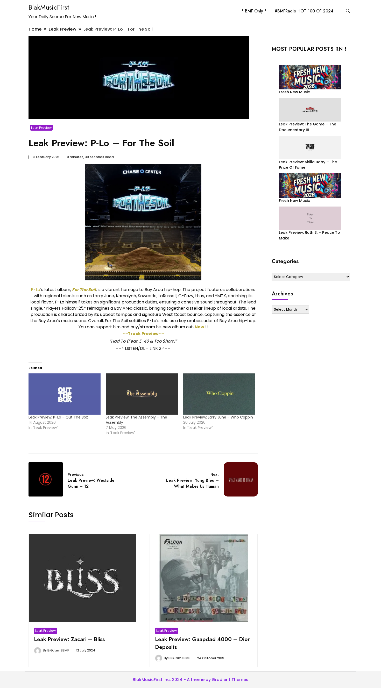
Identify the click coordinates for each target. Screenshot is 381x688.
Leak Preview (41, 127)
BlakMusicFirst (49, 7)
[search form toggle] (347, 11)
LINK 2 (155, 348)
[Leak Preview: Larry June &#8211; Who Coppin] (219, 394)
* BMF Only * (254, 11)
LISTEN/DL (135, 348)
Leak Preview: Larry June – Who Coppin (218, 417)
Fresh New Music (294, 92)
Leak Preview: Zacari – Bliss (69, 639)
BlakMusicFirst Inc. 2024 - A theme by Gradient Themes (190, 680)
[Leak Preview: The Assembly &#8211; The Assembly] (142, 394)
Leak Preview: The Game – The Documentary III (307, 127)
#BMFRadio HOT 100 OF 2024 (303, 11)
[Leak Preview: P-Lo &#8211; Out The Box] (65, 394)
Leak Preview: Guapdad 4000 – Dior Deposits (202, 643)
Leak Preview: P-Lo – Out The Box (58, 417)
